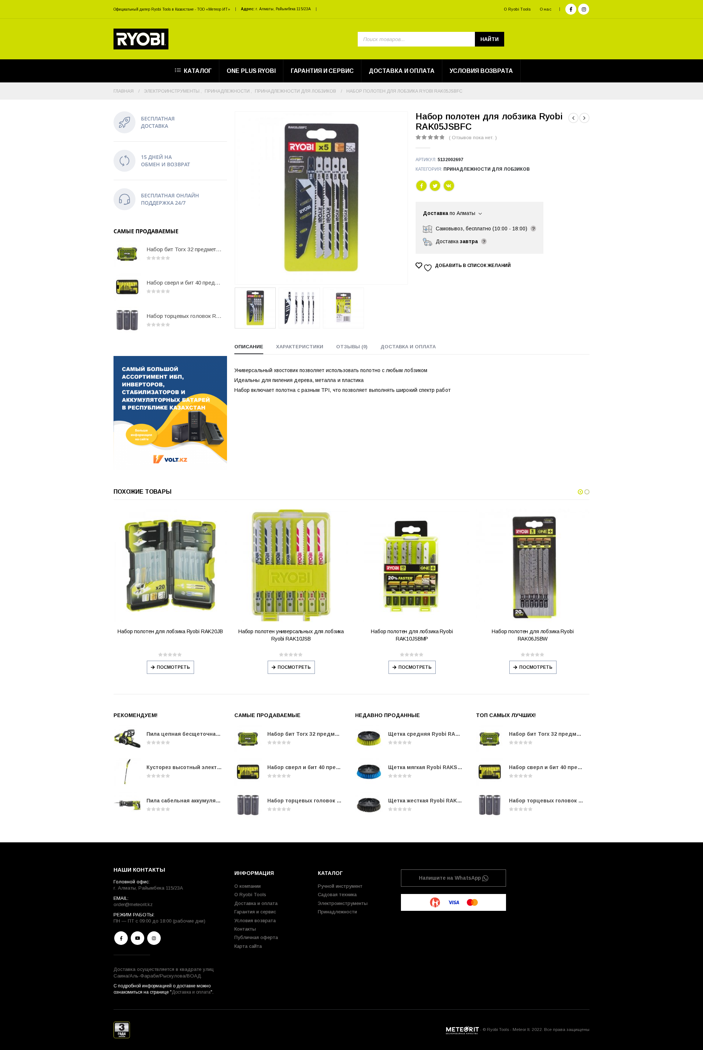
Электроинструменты (343, 903)
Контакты (245, 929)
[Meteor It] (462, 1029)
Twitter (435, 186)
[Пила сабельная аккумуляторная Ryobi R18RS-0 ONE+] (127, 805)
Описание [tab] (248, 346)
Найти (489, 39)
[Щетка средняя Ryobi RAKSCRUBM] (369, 738)
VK (449, 186)
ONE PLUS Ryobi (251, 71)
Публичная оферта (256, 937)
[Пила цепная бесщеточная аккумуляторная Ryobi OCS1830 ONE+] (127, 738)
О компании (247, 886)
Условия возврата (481, 71)
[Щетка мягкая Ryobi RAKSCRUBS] (369, 772)
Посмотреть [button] (173, 667)
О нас (545, 9)
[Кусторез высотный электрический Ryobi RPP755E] (127, 772)
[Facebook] (570, 9)
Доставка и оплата (402, 71)
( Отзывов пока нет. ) (473, 137)
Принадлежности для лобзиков (486, 169)
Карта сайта (248, 946)
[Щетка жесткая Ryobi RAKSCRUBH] (369, 805)
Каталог (198, 71)
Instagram (154, 938)
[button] (580, 491)
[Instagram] (583, 9)
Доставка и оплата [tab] (408, 346)
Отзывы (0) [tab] (352, 346)
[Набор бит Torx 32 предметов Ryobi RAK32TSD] (127, 253)
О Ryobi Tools (517, 9)
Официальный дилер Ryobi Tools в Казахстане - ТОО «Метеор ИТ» (172, 9)
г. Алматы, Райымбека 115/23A (283, 9)
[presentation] (236, 198)
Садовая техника (337, 894)
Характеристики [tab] (299, 346)
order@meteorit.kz (133, 904)
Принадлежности (337, 911)
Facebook (421, 186)
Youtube (137, 938)
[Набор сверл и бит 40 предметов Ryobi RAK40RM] (127, 287)
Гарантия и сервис (322, 71)
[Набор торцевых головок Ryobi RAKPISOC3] (127, 320)
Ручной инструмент (340, 886)
